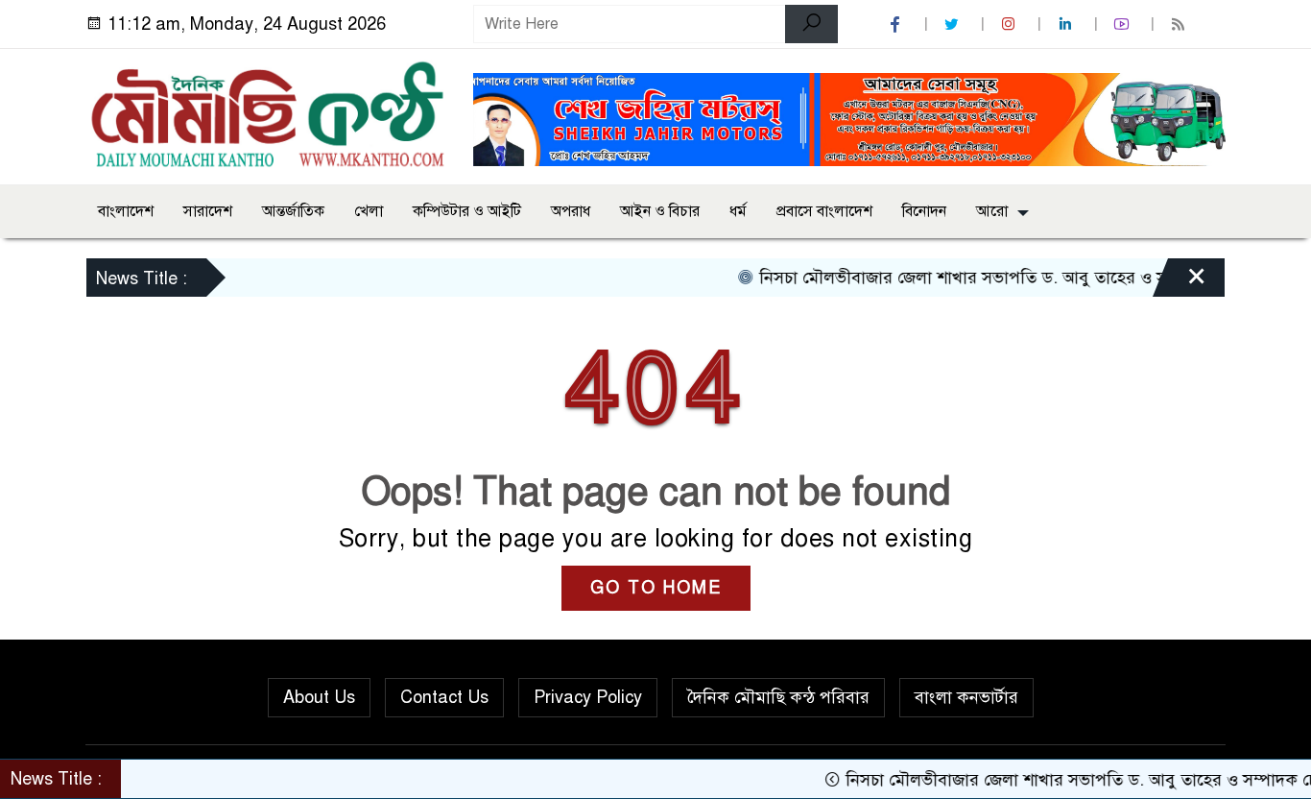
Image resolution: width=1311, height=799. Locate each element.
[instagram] (1010, 24)
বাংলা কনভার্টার (966, 697)
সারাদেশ (207, 211)
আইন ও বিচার (660, 211)
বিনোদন (924, 211)
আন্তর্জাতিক (293, 211)
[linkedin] (1067, 24)
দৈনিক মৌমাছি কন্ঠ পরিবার (778, 697)
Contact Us (444, 697)
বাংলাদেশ (126, 211)
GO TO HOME (656, 587)
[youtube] (1123, 24)
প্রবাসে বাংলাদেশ (824, 211)
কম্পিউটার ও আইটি (467, 211)
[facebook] (897, 24)
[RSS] (1180, 24)
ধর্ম (738, 211)
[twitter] (953, 24)
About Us (319, 697)
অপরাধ (570, 211)
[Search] (811, 24)
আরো (992, 211)
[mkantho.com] (267, 113)
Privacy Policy (588, 697)
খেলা (368, 211)
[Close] (1179, 282)
